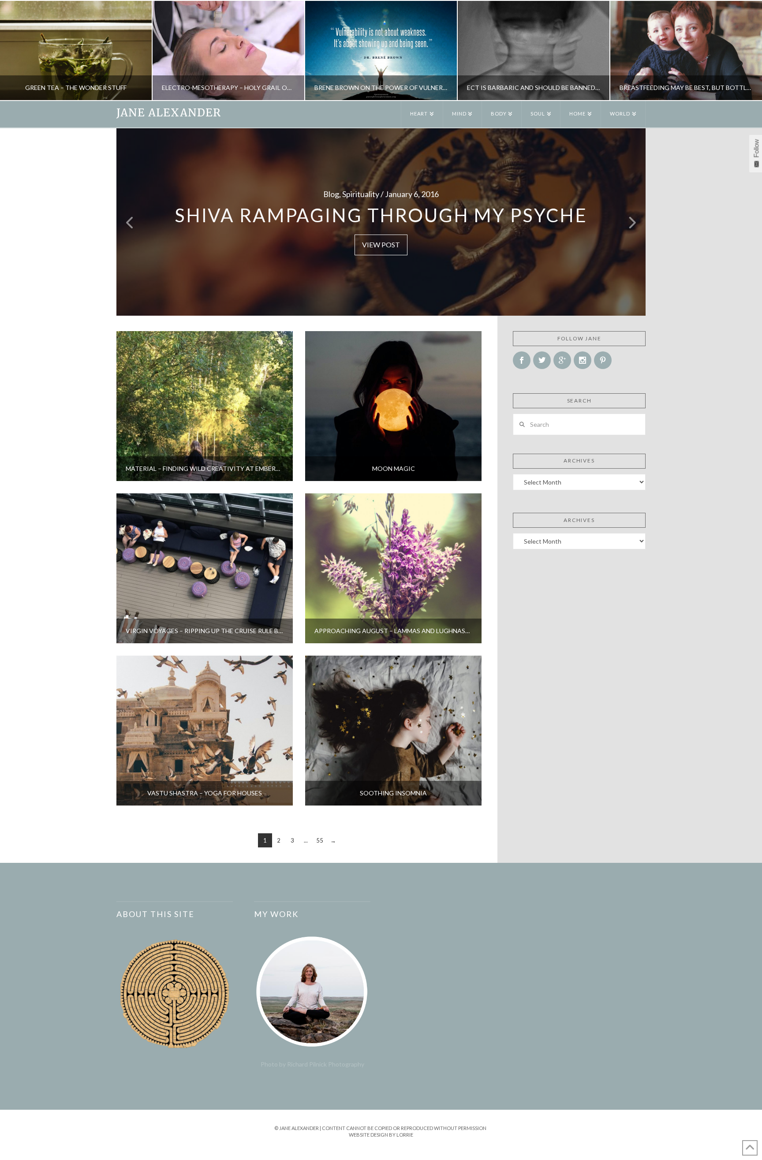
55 (319, 840)
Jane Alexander (168, 113)
